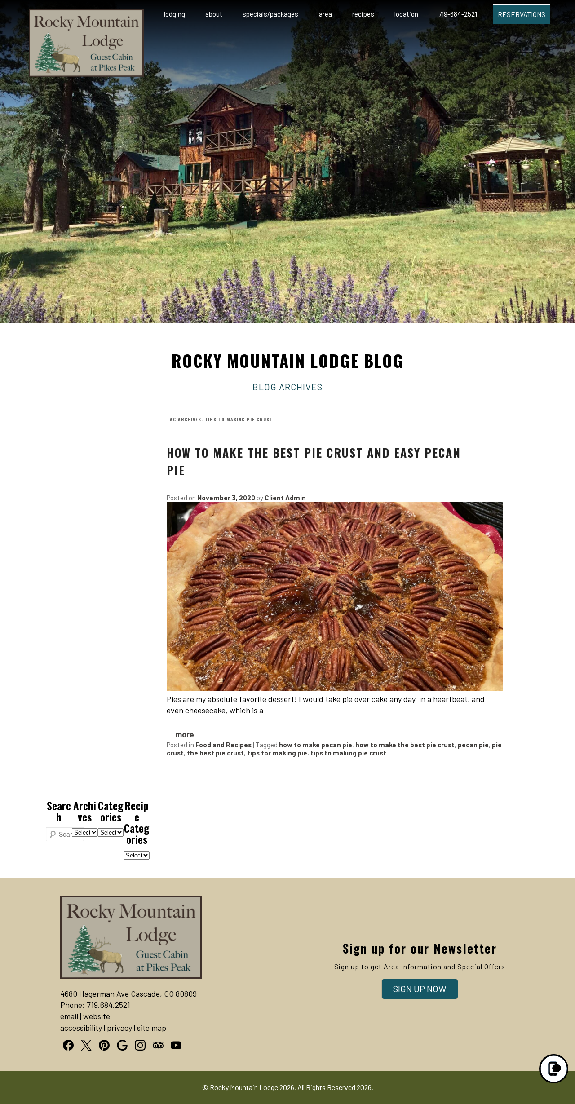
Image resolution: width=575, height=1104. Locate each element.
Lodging (174, 14)
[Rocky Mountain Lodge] (86, 74)
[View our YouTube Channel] (176, 1045)
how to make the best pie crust (405, 745)
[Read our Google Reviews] (122, 1045)
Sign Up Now (420, 988)
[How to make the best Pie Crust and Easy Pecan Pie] (335, 688)
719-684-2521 (457, 14)
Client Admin (285, 498)
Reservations (521, 14)
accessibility (81, 1028)
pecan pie (473, 745)
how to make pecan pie (315, 745)
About (213, 14)
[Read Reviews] (158, 1045)
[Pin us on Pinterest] (104, 1045)
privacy (119, 1028)
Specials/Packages (270, 14)
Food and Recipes (223, 745)
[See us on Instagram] (140, 1045)
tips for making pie (277, 753)
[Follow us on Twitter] (86, 1045)
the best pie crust (215, 753)
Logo (72, 14)
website (96, 1016)
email (69, 1016)
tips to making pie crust (348, 753)
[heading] (287, 372)
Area (325, 14)
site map (151, 1028)
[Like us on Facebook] (68, 1045)
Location (406, 14)
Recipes (363, 14)
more (184, 734)
